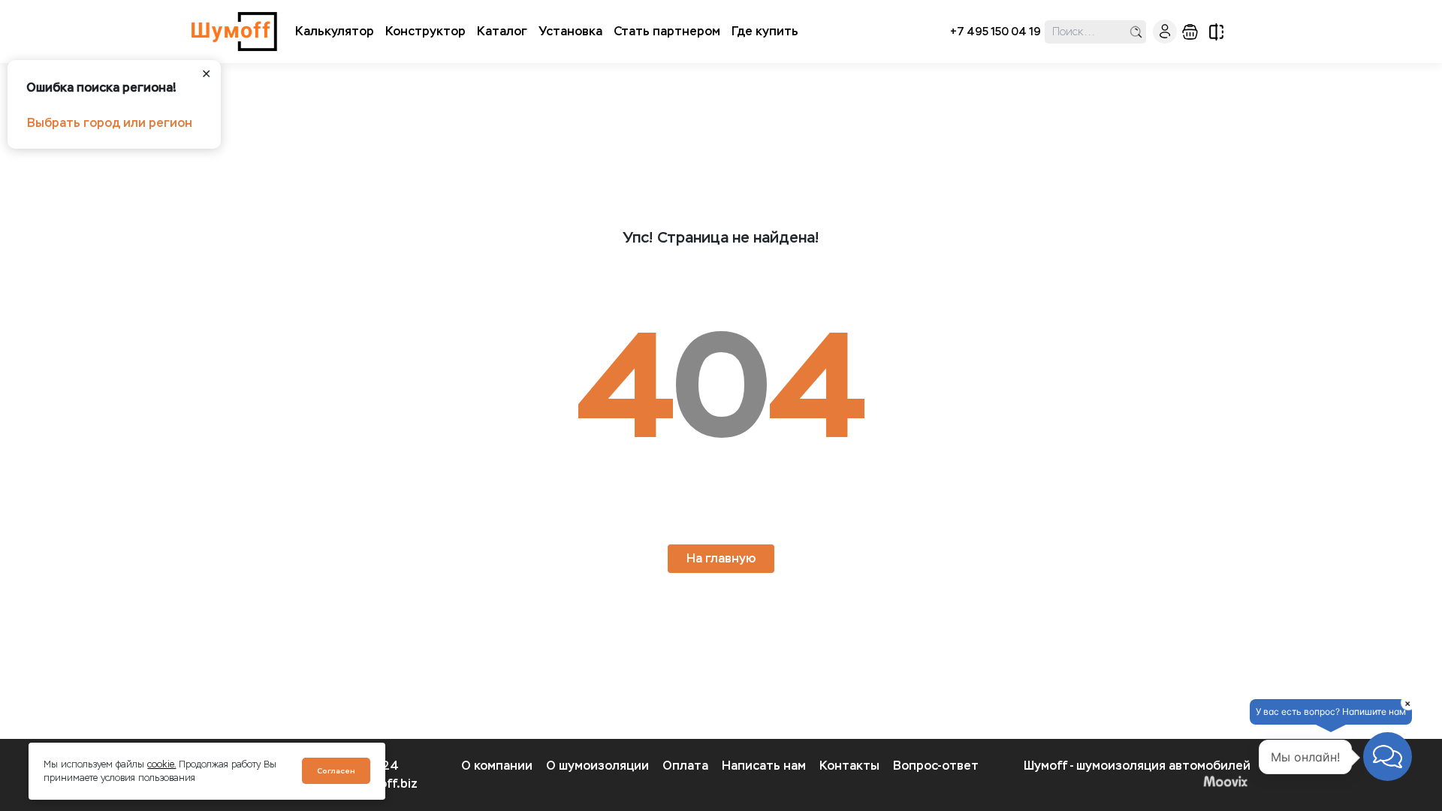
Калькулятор (334, 31)
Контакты (849, 765)
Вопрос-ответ (936, 765)
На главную (721, 558)
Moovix (1137, 781)
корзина (1190, 32)
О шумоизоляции (597, 765)
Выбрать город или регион (109, 123)
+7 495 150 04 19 (995, 32)
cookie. (161, 764)
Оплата (685, 765)
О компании (496, 765)
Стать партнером (667, 31)
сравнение (1216, 32)
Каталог (502, 31)
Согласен (336, 771)
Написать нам (764, 765)
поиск (1136, 32)
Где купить (765, 31)
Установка (570, 31)
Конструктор (425, 31)
